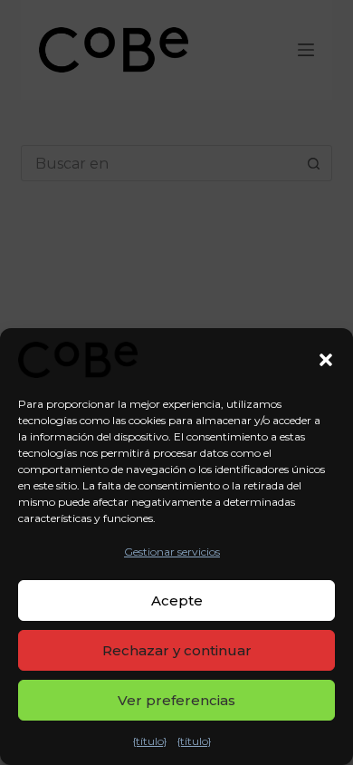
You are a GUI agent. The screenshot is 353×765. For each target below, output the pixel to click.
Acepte (177, 600)
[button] (326, 360)
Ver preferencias (176, 700)
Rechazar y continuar (177, 650)
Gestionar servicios (172, 551)
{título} (149, 741)
